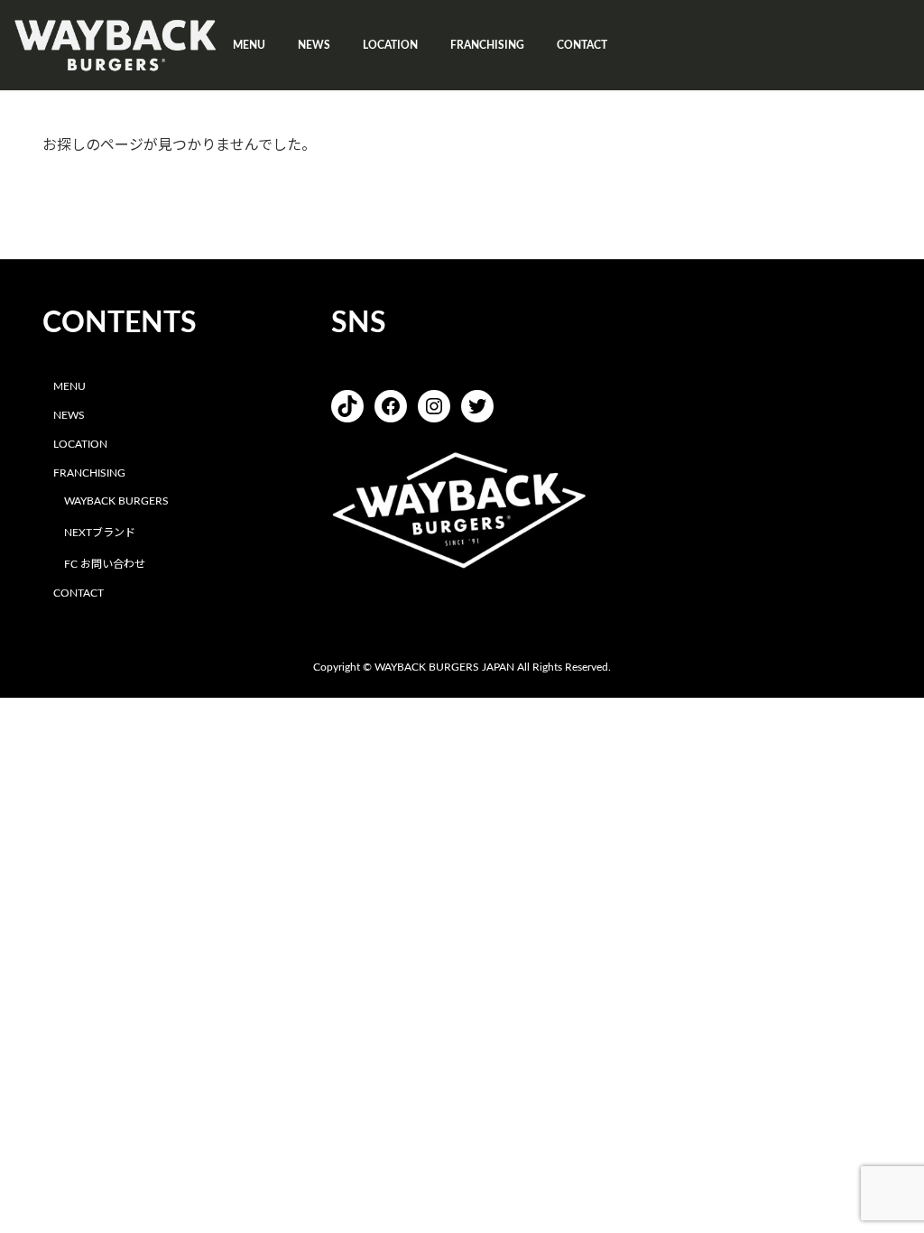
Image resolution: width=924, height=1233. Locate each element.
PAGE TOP (884, 1179)
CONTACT (78, 593)
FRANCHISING (89, 473)
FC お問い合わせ (104, 564)
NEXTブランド (99, 532)
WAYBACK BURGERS (116, 501)
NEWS (69, 415)
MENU (69, 386)
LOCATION (80, 444)
